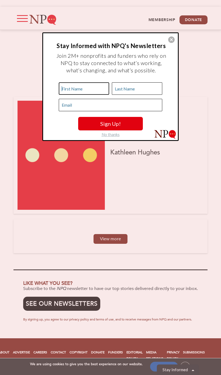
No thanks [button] (111, 134)
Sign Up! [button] (110, 123)
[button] (171, 39)
